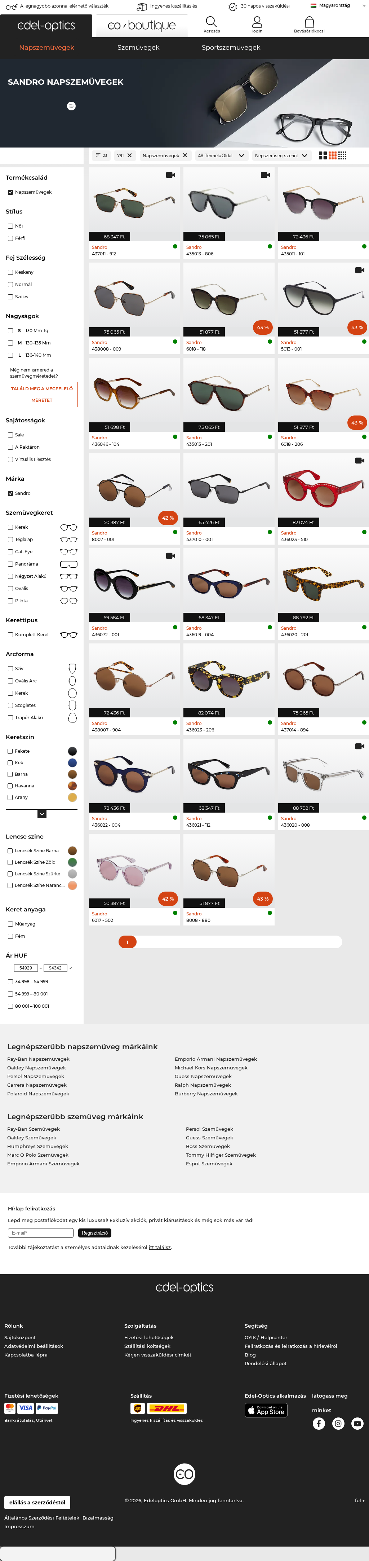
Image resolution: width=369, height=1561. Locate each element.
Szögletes (25, 705)
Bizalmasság (98, 1518)
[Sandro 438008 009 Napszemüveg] (134, 296)
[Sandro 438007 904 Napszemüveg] (134, 676)
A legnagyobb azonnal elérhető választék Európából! (64, 8)
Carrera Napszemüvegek (37, 1085)
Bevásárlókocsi (309, 31)
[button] (46, 25)
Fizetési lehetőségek (149, 1337)
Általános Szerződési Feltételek (41, 1518)
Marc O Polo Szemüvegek (37, 1155)
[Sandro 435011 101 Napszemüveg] (323, 200)
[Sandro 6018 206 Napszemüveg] (323, 391)
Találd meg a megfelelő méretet (42, 394)
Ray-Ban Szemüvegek (33, 1129)
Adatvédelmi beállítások (33, 1346)
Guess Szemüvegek (209, 1137)
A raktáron (27, 447)
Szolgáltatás (140, 1326)
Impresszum (19, 1526)
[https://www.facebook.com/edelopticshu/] (319, 1424)
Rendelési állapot (265, 1363)
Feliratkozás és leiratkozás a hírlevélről (291, 1346)
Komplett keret (32, 634)
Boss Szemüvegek (208, 1146)
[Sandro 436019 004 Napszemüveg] (228, 581)
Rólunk (13, 1326)
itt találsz (160, 1247)
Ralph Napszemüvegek (203, 1085)
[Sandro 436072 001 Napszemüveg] (134, 581)
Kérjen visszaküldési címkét (157, 1355)
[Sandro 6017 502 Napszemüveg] (134, 867)
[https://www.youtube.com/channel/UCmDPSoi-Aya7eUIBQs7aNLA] (357, 1424)
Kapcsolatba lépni (26, 1355)
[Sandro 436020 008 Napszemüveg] (323, 772)
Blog (250, 1355)
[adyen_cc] (9, 1408)
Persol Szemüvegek (209, 1129)
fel (359, 1500)
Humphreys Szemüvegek (37, 1146)
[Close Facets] (42, 156)
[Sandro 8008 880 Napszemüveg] (228, 867)
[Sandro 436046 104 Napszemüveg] (134, 391)
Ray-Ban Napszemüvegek (38, 1059)
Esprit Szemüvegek (209, 1163)
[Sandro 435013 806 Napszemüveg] (228, 200)
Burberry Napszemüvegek (206, 1093)
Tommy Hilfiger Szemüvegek (221, 1155)
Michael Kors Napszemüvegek (211, 1067)
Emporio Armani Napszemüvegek (216, 1059)
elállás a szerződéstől (37, 1502)
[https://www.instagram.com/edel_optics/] (338, 1424)
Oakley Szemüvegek (31, 1137)
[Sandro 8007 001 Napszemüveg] (134, 486)
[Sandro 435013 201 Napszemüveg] (228, 391)
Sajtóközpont (20, 1337)
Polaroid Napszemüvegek (38, 1093)
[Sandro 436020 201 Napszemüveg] (323, 581)
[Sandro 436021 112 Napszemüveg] (228, 772)
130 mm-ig (33, 330)
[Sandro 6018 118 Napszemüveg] (228, 296)
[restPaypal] (47, 1408)
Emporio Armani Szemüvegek (43, 1163)
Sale (19, 434)
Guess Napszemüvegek (203, 1076)
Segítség (256, 1326)
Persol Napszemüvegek (35, 1076)
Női (19, 226)
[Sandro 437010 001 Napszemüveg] (228, 486)
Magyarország (334, 5)
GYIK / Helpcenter (266, 1337)
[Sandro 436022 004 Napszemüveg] (134, 772)
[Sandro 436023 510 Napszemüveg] (323, 486)
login (257, 31)
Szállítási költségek (147, 1346)
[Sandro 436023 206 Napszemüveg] (228, 676)
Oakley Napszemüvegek (36, 1067)
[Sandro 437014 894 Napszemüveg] (323, 676)
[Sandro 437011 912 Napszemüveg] (134, 200)
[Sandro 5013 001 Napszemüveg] (323, 296)
